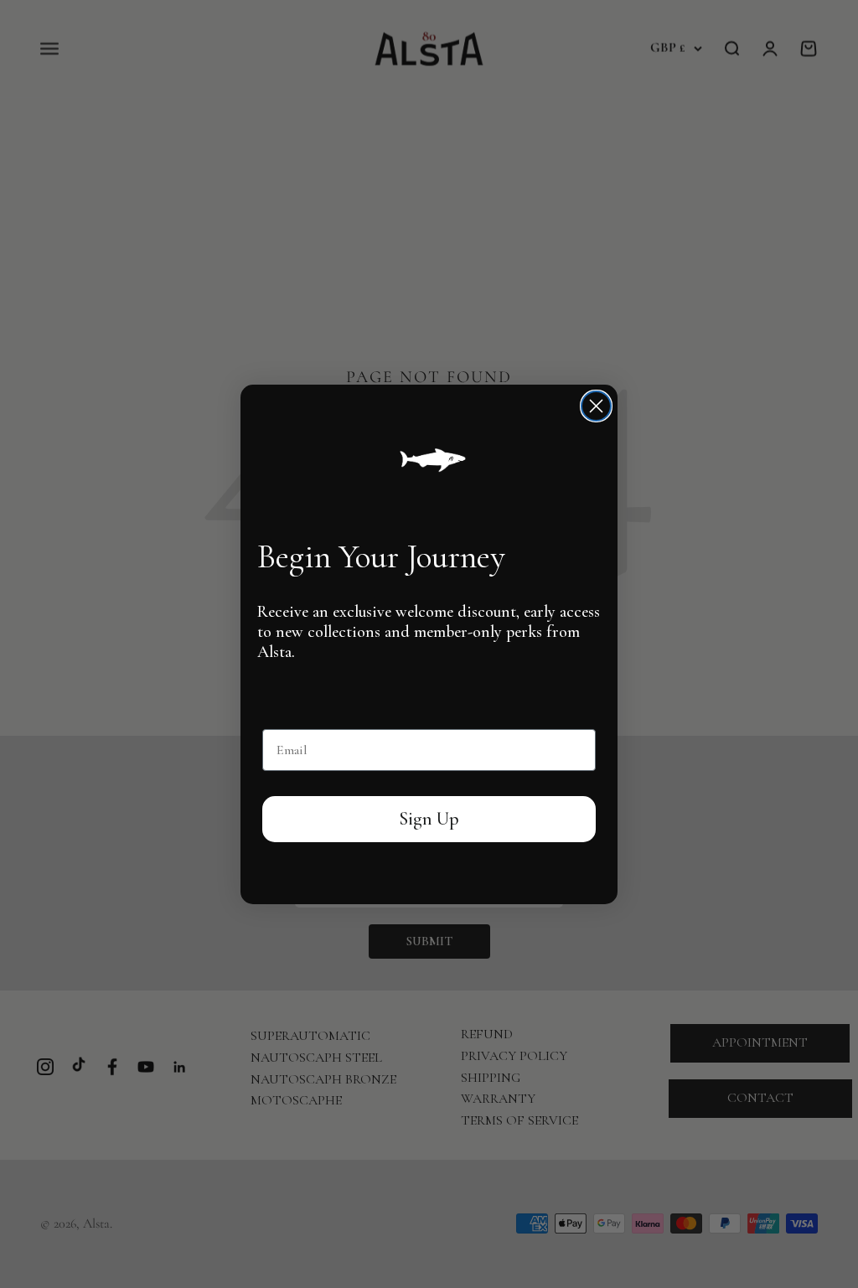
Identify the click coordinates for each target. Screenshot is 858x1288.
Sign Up (429, 819)
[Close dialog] (596, 406)
